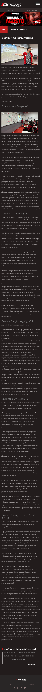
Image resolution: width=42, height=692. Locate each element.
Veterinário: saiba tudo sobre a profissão (20, 652)
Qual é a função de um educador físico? (19, 656)
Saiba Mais (31, 664)
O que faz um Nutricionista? (14, 659)
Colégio (10, 10)
